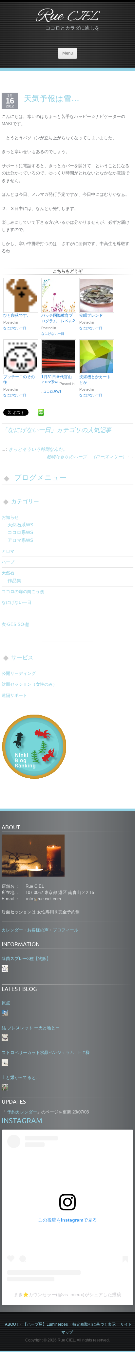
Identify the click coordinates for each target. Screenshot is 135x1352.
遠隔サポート (14, 695)
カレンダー (12, 930)
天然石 (8, 572)
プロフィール (65, 930)
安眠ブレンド (91, 315)
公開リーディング (19, 673)
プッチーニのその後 (19, 380)
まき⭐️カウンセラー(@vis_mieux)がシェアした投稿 (67, 1294)
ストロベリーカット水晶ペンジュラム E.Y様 (46, 1052)
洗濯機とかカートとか (95, 380)
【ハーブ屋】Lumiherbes (45, 1324)
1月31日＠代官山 (56, 377)
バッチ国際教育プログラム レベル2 (58, 318)
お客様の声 (37, 930)
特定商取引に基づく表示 (94, 1324)
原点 (6, 1002)
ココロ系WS (52, 391)
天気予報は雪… (51, 98)
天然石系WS (20, 524)
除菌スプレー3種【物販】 (26, 958)
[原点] (5, 1013)
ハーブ (8, 562)
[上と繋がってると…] (5, 1087)
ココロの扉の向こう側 (23, 591)
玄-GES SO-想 (15, 624)
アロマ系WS (50, 382)
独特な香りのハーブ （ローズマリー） (86, 456)
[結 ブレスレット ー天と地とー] (5, 1037)
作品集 (14, 580)
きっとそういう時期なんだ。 (38, 449)
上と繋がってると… (21, 1077)
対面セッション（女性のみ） (29, 684)
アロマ (8, 551)
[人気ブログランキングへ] (34, 746)
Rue (67, 16)
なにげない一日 (14, 328)
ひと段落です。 (17, 315)
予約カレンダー (21, 1112)
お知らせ (10, 517)
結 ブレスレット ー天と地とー (31, 1027)
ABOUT (11, 1324)
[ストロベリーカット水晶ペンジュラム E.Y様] (5, 1062)
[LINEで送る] (41, 411)
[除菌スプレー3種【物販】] (5, 968)
